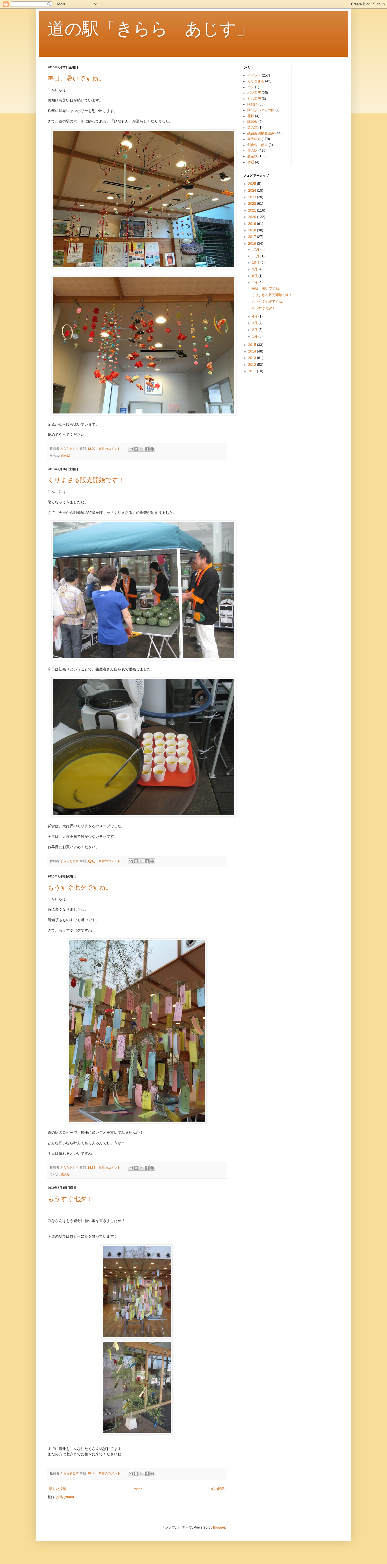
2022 (252, 204)
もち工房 (254, 99)
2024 (252, 191)
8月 (255, 276)
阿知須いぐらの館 (261, 110)
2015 (252, 345)
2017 (252, 237)
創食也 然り (257, 145)
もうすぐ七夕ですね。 (80, 887)
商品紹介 (254, 139)
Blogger (219, 1527)
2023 (252, 197)
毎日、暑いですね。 (76, 78)
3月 (255, 323)
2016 (252, 244)
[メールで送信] (130, 449)
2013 (252, 358)
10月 (256, 263)
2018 (252, 230)
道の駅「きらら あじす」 (151, 28)
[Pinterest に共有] (152, 449)
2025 (252, 184)
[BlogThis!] (136, 449)
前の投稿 (218, 1489)
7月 (255, 282)
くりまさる (255, 81)
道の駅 (65, 455)
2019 (252, 224)
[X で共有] (141, 449)
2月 (255, 330)
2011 (252, 371)
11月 (256, 256)
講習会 (252, 122)
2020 (252, 217)
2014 (252, 351)
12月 (256, 249)
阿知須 (252, 104)
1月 (255, 336)
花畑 (250, 116)
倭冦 (250, 162)
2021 (252, 210)
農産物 (252, 156)
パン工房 (254, 93)
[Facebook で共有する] (147, 449)
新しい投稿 (57, 1489)
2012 (252, 365)
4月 (255, 316)
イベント (254, 75)
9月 (255, 269)
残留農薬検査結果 (261, 133)
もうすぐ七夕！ (70, 1198)
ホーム (138, 1489)
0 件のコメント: (110, 448)
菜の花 (252, 128)
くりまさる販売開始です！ (86, 480)
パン (250, 87)
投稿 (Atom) (65, 1497)
